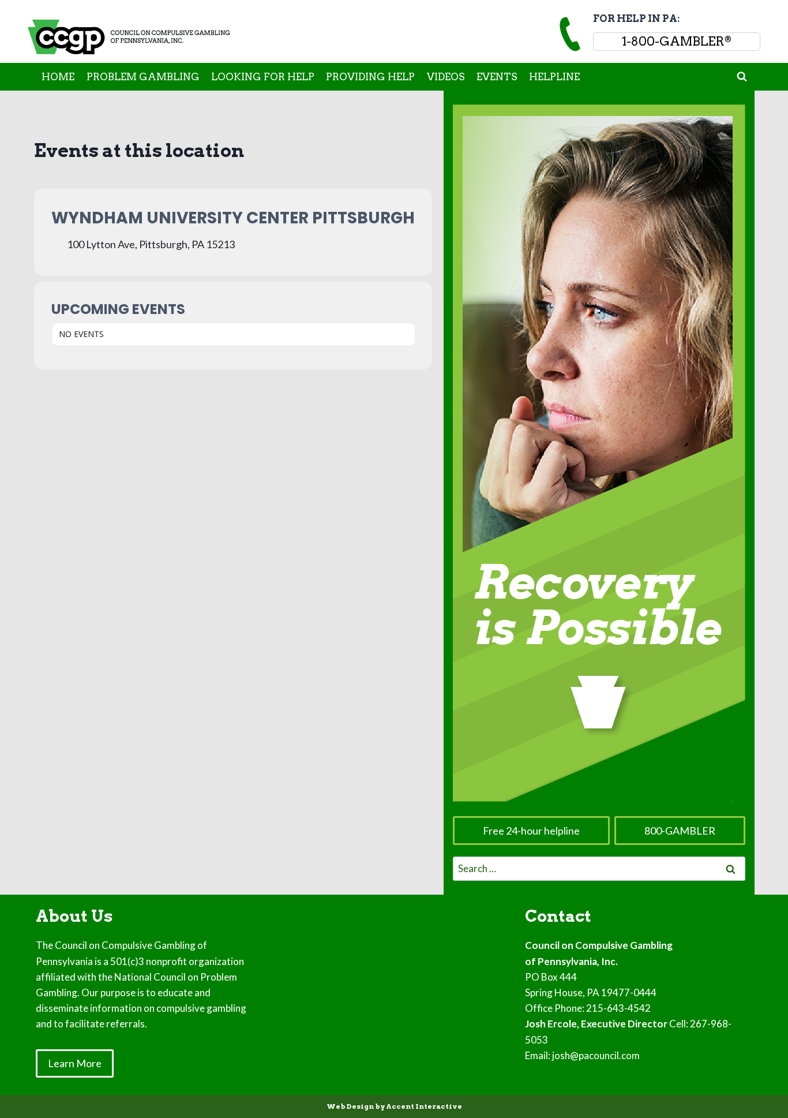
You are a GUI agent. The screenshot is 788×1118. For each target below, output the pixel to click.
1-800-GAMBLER (676, 41)
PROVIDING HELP (370, 77)
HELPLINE (554, 77)
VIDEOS (446, 77)
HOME (58, 77)
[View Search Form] (741, 76)
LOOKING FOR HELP (262, 77)
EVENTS (496, 77)
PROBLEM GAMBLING (143, 77)
